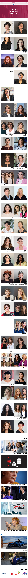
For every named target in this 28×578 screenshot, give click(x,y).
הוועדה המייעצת (13, 2)
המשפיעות (26, 2)
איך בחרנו (2, 2)
